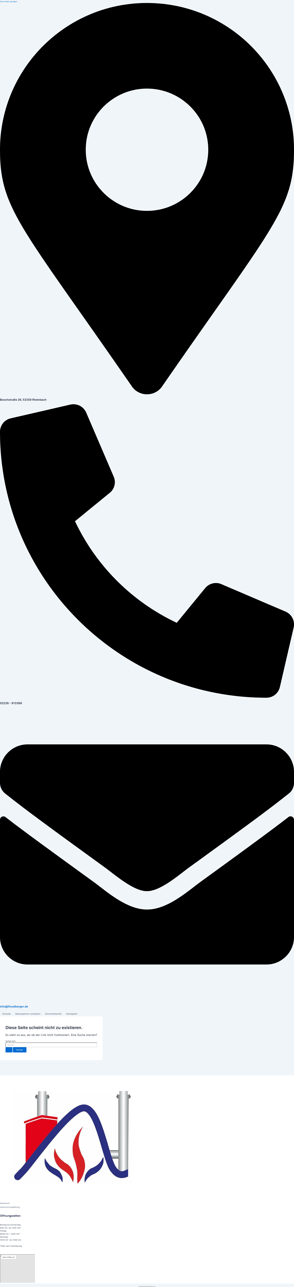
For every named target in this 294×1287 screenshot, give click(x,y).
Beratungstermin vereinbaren (27, 1014)
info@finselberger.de (14, 1006)
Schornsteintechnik (53, 1014)
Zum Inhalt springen (8, 1)
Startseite (6, 1014)
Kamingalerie (71, 1014)
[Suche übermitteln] (9, 1049)
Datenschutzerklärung (10, 1207)
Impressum (5, 1203)
